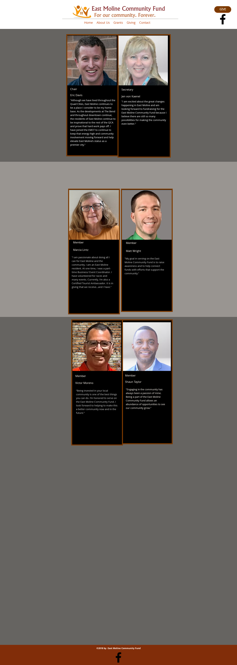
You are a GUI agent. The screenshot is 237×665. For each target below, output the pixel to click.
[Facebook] (223, 19)
